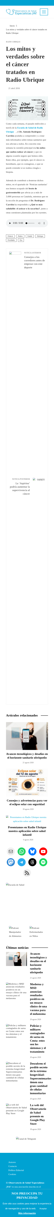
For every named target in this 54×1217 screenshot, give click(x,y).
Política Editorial (16, 1170)
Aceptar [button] (43, 1208)
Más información (27, 1213)
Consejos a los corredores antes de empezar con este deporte (34, 260)
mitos (21, 236)
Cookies (12, 1174)
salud (30, 236)
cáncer (11, 236)
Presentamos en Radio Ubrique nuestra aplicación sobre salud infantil (27, 831)
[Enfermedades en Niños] (37, 932)
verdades (12, 240)
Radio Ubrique (13, 42)
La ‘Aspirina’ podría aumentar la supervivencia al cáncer (20, 486)
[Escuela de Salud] (27, 904)
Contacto (12, 1166)
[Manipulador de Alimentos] (16, 932)
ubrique (40, 236)
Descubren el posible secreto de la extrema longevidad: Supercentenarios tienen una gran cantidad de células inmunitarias (40, 1078)
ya (21, 240)
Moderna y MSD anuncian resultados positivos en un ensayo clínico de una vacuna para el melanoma (38, 999)
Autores (12, 1162)
